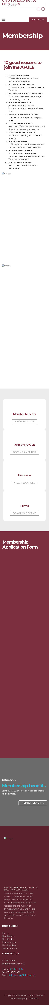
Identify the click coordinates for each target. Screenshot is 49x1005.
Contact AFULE (9, 948)
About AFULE (8, 936)
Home (5, 933)
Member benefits (24, 414)
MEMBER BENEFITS (33, 803)
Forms (24, 505)
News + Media (9, 942)
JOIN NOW (38, 19)
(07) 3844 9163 (16, 969)
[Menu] (3, 20)
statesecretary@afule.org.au (21, 975)
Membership (8, 939)
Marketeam (33, 998)
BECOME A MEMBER (24, 452)
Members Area (9, 945)
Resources (24, 475)
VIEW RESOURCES (24, 482)
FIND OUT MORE (24, 421)
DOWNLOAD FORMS (24, 513)
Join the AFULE (24, 444)
